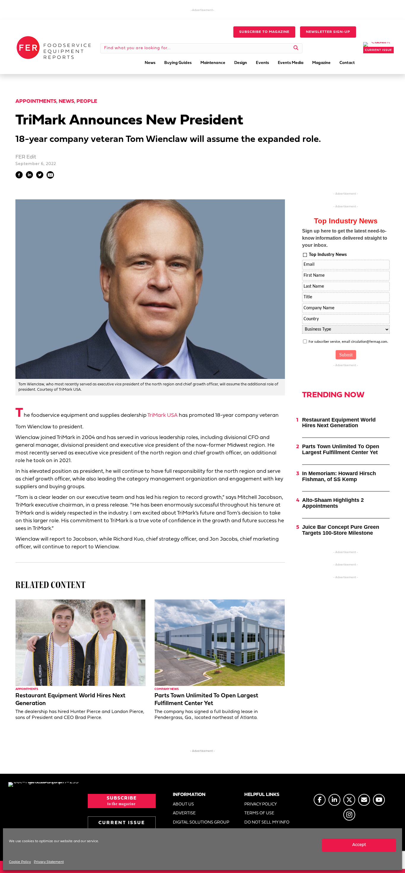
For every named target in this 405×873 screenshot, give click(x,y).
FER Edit (25, 157)
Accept (359, 845)
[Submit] (296, 48)
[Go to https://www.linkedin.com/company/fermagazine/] (334, 800)
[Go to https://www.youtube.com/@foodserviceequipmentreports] (379, 800)
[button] (264, 32)
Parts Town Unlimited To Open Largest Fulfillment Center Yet (340, 449)
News (66, 101)
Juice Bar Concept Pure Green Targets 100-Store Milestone (340, 530)
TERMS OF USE (259, 813)
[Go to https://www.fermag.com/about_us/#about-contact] (364, 800)
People (86, 101)
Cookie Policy (20, 862)
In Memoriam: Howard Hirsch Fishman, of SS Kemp (339, 476)
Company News (166, 689)
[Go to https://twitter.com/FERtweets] (349, 800)
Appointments (35, 101)
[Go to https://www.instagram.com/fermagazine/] (349, 815)
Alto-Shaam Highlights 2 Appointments (333, 503)
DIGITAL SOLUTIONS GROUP (201, 822)
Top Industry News (328, 254)
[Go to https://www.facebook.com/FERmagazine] (320, 800)
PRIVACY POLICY (260, 804)
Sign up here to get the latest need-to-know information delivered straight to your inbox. (344, 238)
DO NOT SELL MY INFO (266, 822)
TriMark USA (162, 415)
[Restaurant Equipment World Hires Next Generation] (80, 642)
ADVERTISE (184, 813)
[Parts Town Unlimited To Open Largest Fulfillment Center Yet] (219, 642)
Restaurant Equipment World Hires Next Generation (339, 423)
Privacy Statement (49, 862)
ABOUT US (183, 804)
